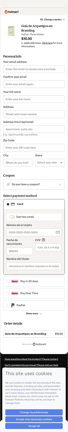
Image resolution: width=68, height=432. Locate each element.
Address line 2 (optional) (18, 122)
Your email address (15, 61)
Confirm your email (15, 77)
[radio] (7, 204)
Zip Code (8, 140)
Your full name (12, 92)
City (5, 155)
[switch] (12, 216)
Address (8, 107)
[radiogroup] (34, 255)
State (38, 155)
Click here (47, 43)
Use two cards (25, 216)
